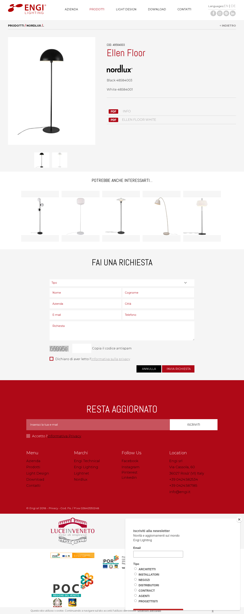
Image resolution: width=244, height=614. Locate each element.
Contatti (184, 9)
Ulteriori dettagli (149, 610)
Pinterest (129, 472)
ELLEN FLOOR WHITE (139, 120)
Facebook (130, 461)
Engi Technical (87, 461)
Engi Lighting (86, 467)
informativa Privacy (64, 436)
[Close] (239, 519)
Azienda (71, 9)
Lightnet (81, 473)
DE (233, 6)
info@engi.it (179, 492)
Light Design (126, 9)
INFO (126, 111)
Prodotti (96, 9)
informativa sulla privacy (110, 359)
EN (226, 6)
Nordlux (33, 25)
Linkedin (129, 477)
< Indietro (228, 25)
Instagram (131, 467)
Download (157, 9)
